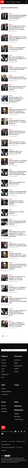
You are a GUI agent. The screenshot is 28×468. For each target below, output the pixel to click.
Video (16, 402)
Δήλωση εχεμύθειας (5, 444)
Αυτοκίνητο (4, 394)
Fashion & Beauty (6, 391)
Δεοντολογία (12, 441)
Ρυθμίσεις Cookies (21, 441)
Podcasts (17, 406)
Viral (2, 377)
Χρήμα (16, 363)
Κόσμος (3, 363)
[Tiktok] (21, 431)
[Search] (25, 350)
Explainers (4, 411)
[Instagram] (24, 431)
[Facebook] (15, 431)
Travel (16, 385)
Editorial (3, 405)
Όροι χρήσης (4, 441)
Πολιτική (13, 2)
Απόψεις (4, 408)
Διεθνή (16, 371)
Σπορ (2, 368)
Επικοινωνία (19, 447)
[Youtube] (2, 434)
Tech (2, 371)
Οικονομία (18, 2)
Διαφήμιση (3, 450)
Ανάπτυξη (17, 360)
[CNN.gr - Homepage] (2, 2)
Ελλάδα (3, 360)
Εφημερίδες (18, 410)
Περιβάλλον (5, 374)
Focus (3, 402)
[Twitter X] (18, 431)
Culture (3, 388)
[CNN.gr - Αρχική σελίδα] (3, 428)
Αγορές (16, 368)
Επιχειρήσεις (18, 366)
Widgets (16, 413)
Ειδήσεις (8, 2)
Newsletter (17, 416)
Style (3, 385)
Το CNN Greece (18, 419)
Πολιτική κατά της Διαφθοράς (8, 447)
